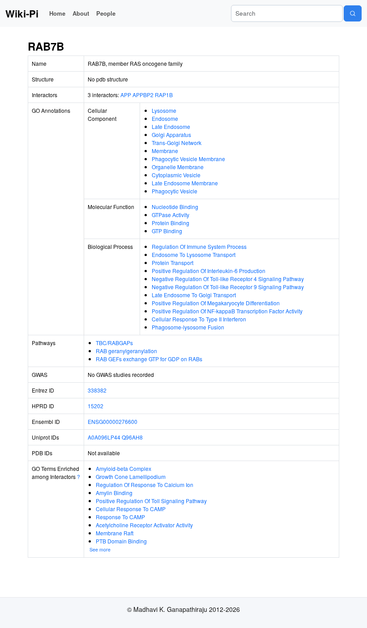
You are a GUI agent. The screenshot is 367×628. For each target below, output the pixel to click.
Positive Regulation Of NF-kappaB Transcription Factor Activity (227, 311)
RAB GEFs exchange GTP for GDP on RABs (149, 359)
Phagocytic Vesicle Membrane (188, 158)
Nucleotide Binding (175, 206)
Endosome (165, 118)
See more (100, 549)
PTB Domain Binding (121, 541)
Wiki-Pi (21, 13)
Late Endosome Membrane (185, 183)
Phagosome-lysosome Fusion (188, 327)
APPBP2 (143, 94)
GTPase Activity (170, 214)
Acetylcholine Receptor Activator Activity (144, 525)
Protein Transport (172, 262)
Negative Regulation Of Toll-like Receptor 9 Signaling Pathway (228, 287)
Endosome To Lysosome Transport (193, 254)
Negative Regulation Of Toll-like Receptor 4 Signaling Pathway (228, 278)
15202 (95, 406)
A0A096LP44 (104, 437)
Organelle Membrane (178, 167)
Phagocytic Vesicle (174, 191)
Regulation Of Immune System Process (199, 246)
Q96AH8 (132, 437)
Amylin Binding (114, 492)
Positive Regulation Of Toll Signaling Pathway (151, 500)
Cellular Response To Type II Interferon (199, 319)
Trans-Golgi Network (176, 142)
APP (125, 94)
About (81, 13)
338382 (97, 390)
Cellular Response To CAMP (131, 509)
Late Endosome (171, 126)
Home (57, 13)
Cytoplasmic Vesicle (176, 175)
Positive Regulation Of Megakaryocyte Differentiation (216, 303)
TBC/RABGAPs (114, 342)
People (105, 13)
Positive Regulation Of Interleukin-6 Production (208, 270)
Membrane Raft (114, 533)
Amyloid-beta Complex (123, 468)
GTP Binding (167, 231)
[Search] (353, 13)
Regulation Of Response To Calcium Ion (144, 484)
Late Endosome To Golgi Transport (194, 295)
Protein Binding (170, 222)
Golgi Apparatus (171, 134)
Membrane (165, 150)
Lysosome (164, 110)
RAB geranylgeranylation (126, 351)
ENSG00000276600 (112, 421)
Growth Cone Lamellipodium (131, 476)
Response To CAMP (120, 517)
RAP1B (164, 94)
